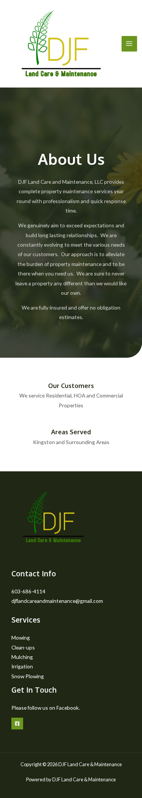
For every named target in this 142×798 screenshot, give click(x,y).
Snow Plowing (27, 676)
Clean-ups (23, 647)
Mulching (22, 657)
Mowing (20, 637)
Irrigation (22, 666)
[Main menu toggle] (129, 44)
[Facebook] (17, 723)
